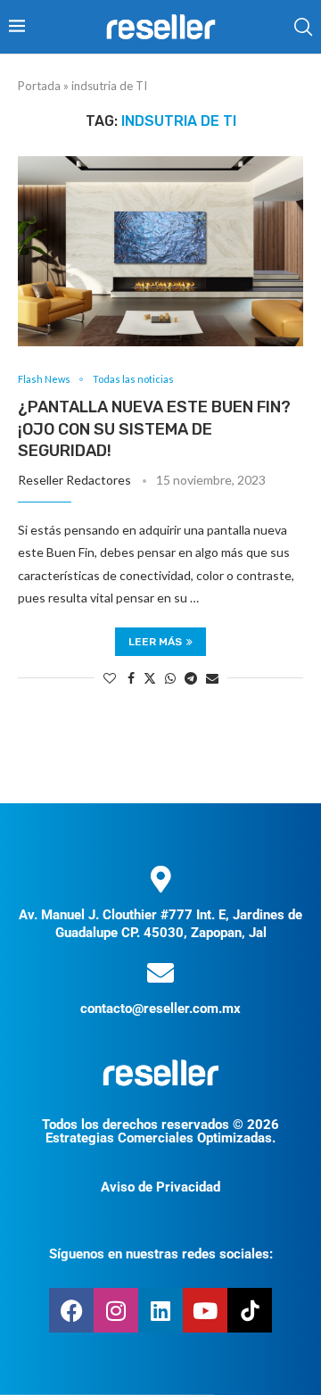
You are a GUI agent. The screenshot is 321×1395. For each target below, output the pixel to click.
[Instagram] (116, 1310)
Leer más (155, 641)
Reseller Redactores (74, 479)
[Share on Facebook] (131, 677)
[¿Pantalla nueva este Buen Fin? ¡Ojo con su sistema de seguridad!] (160, 251)
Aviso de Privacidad (160, 1187)
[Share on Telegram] (191, 677)
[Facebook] (71, 1310)
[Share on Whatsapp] (170, 677)
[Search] (303, 27)
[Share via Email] (212, 677)
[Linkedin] (160, 1310)
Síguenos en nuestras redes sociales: (161, 1254)
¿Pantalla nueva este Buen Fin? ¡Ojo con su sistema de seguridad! (154, 429)
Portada (39, 86)
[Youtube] (205, 1310)
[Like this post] (109, 677)
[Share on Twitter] (150, 677)
